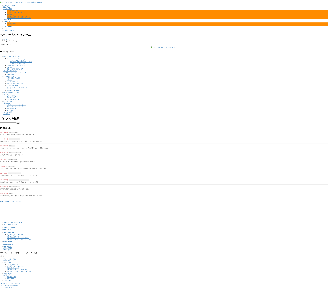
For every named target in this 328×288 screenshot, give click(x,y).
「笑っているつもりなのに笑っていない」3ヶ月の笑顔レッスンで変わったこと (24, 148)
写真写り (9, 80)
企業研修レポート (12, 108)
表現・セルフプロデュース (15, 83)
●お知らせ (6, 114)
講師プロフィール (8, 261)
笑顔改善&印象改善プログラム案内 (21, 62)
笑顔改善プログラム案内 (17, 63)
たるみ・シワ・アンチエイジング (17, 87)
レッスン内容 (7, 262)
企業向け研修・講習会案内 (15, 69)
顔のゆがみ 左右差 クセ (14, 85)
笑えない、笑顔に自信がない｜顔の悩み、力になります (17, 134)
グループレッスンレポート (15, 106)
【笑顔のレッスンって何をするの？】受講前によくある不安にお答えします (23, 168)
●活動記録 (6, 103)
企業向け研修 (7, 273)
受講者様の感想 (11, 23)
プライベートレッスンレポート (16, 105)
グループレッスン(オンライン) (16, 65)
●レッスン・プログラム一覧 (12, 56)
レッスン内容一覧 (12, 10)
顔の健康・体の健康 (13, 90)
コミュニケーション (13, 81)
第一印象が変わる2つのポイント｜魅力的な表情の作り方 (17, 161)
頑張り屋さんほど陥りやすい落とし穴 (11, 155)
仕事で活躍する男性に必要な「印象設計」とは (14, 189)
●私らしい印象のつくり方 (11, 92)
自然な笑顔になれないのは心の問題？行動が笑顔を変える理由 (19, 182)
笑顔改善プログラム (13, 14)
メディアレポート (12, 110)
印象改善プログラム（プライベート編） (19, 18)
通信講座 (9, 67)
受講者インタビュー (13, 99)
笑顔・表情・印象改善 (13, 78)
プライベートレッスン (13, 58)
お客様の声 (6, 275)
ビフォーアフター (12, 96)
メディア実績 (7, 280)
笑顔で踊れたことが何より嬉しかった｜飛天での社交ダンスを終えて (21, 141)
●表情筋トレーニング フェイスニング (14, 72)
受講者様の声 (11, 98)
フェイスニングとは (9, 259)
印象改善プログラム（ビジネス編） (18, 16)
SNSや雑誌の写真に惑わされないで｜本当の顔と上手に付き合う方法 (21, 195)
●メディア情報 (7, 101)
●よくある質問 (7, 112)
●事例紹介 (6, 94)
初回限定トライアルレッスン (16, 12)
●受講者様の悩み (8, 76)
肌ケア (9, 89)
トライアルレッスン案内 (17, 60)
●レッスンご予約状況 (10, 71)
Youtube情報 (10, 74)
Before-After (10, 25)
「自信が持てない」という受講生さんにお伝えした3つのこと (19, 175)
